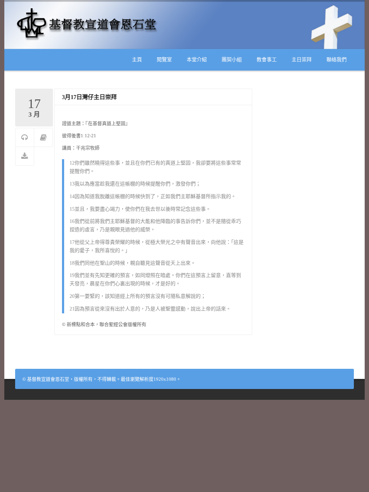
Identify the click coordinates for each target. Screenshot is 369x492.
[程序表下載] (43, 137)
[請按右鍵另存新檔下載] (24, 156)
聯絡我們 (336, 59)
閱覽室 (164, 59)
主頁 (137, 59)
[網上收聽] (24, 137)
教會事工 (267, 59)
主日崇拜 (302, 59)
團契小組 (232, 59)
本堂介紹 (197, 59)
